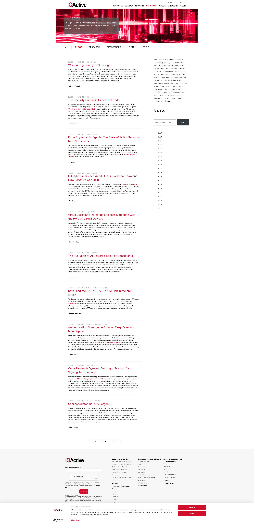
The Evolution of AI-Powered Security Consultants (100, 255)
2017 (160, 169)
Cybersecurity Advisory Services (122, 477)
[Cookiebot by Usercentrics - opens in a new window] (58, 520)
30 (115, 441)
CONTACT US (118, 6)
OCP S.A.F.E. (116, 480)
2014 (160, 181)
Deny (192, 513)
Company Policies (169, 477)
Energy (140, 464)
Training (115, 483)
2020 (160, 157)
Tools (146, 47)
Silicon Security (117, 475)
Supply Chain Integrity (119, 472)
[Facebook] (185, 3)
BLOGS (170, 3)
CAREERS (162, 6)
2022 (160, 149)
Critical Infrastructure (144, 461)
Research (94, 47)
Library (131, 47)
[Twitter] (181, 3)
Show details (75, 520)
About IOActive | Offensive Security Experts (173, 460)
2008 (160, 204)
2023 (160, 145)
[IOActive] (77, 4)
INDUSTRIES (139, 6)
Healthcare (141, 469)
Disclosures (114, 47)
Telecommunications (144, 483)
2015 (160, 177)
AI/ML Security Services (119, 469)
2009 (160, 200)
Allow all (192, 507)
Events (166, 472)
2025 (160, 137)
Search (183, 122)
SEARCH (183, 6)
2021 (160, 153)
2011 (159, 193)
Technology (141, 480)
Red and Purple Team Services (121, 467)
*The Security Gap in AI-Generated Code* (82, 109)
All (66, 47)
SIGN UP (84, 491)
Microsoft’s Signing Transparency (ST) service (93, 379)
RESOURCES (151, 6)
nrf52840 (71, 303)
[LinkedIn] (176, 3)
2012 (160, 189)
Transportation (142, 485)
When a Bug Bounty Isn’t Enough (89, 65)
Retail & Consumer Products (146, 477)
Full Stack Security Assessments (122, 461)
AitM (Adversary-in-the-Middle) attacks (106, 342)
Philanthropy (167, 466)
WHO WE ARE (173, 6)
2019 (160, 161)
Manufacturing (142, 472)
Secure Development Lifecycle (121, 464)
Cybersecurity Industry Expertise (150, 459)
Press (165, 469)
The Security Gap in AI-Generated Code (94, 100)
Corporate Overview (170, 474)
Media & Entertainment (145, 475)
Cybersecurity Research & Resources (122, 488)
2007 (160, 208)
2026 (160, 133)
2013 (160, 185)
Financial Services (143, 467)
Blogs (78, 47)
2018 (160, 165)
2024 (160, 141)
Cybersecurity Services (120, 459)
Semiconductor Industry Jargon (88, 404)
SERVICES (129, 6)
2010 (160, 196)
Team (165, 464)
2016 (160, 173)
